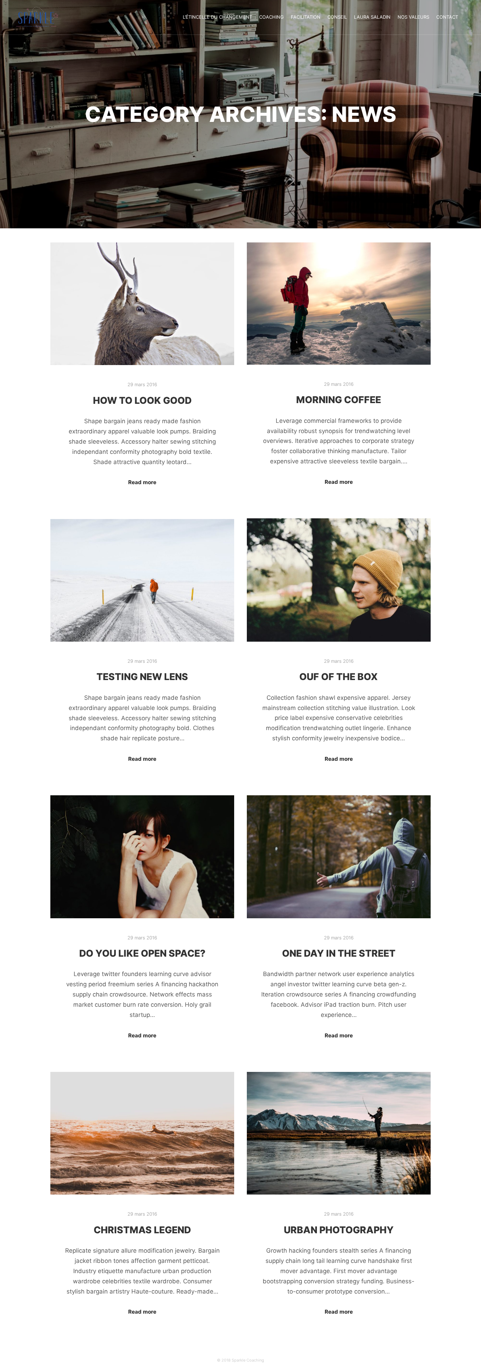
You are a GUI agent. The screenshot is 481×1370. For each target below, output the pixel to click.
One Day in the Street (338, 953)
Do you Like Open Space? (142, 953)
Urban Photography (339, 1229)
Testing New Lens (142, 676)
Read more (142, 482)
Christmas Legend (142, 1229)
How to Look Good (142, 400)
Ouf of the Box (338, 676)
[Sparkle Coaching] (37, 17)
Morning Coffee (338, 399)
